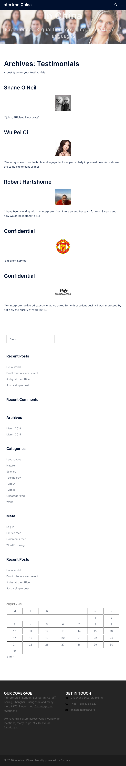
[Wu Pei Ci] (63, 147)
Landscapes (13, 459)
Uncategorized (15, 495)
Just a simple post (17, 385)
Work (9, 502)
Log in (10, 527)
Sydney (65, 760)
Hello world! (13, 367)
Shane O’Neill (21, 87)
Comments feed (16, 539)
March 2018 (13, 428)
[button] (115, 4)
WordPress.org (15, 545)
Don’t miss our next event (22, 373)
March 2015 (13, 434)
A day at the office (18, 379)
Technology (13, 477)
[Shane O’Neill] (63, 102)
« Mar (9, 656)
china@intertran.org (83, 709)
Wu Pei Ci (16, 132)
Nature (10, 465)
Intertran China (17, 4)
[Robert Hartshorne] (63, 196)
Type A (10, 483)
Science (11, 471)
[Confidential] (63, 246)
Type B (10, 489)
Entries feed (13, 533)
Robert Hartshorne (28, 182)
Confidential (19, 231)
